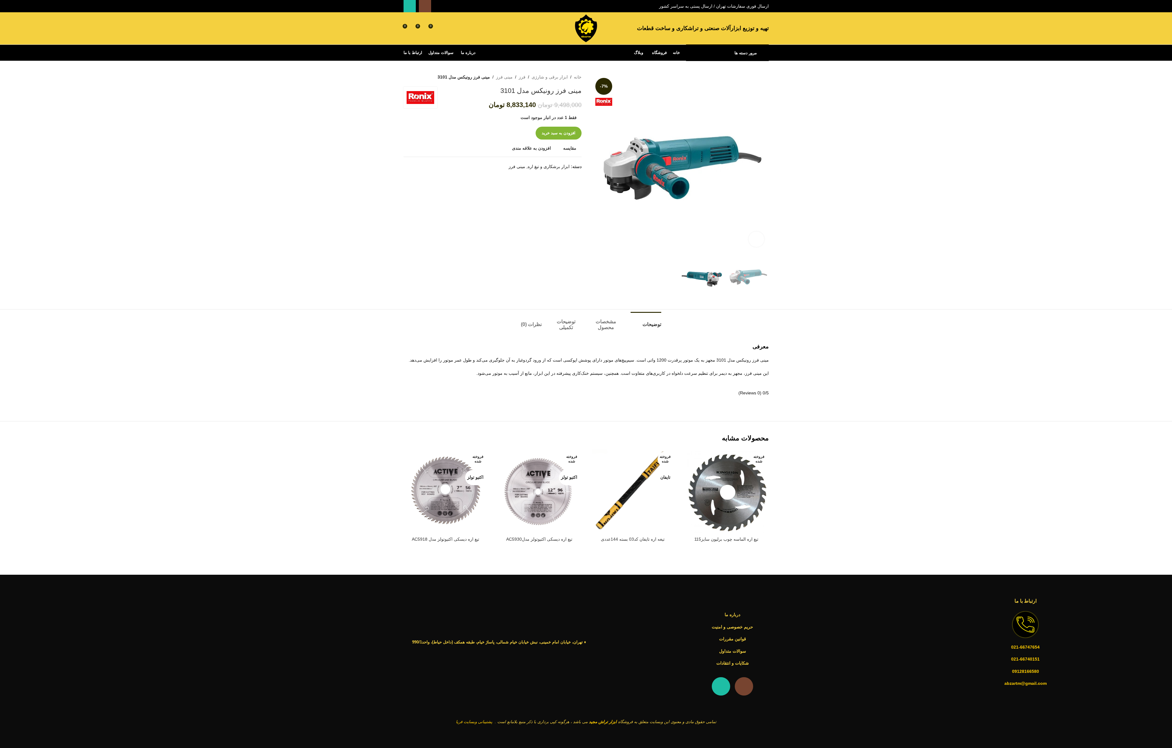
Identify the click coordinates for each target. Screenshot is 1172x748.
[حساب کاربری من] (444, 28)
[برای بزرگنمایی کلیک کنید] (756, 239)
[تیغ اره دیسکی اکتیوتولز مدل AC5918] (446, 491)
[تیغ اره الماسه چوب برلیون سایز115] (726, 491)
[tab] (646, 321)
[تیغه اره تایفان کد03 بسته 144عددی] (633, 491)
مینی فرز (504, 77)
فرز (522, 77)
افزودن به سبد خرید (558, 133)
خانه (578, 77)
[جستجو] (455, 28)
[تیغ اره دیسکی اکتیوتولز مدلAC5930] (539, 491)
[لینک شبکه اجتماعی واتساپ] (410, 6)
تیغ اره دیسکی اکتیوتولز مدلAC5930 (539, 539)
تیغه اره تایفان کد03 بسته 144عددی (633, 539)
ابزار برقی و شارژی (550, 77)
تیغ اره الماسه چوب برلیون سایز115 (726, 539)
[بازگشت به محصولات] (414, 77)
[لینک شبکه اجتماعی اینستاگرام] (425, 6)
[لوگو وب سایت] (585, 27)
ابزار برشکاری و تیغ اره (549, 166)
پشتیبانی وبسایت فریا (474, 721)
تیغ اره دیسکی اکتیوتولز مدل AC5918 (445, 539)
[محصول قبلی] (422, 77)
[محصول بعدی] (407, 77)
